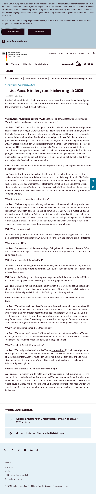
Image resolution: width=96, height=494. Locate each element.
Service (9, 70)
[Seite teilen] (93, 181)
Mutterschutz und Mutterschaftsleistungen (40, 433)
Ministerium (41, 64)
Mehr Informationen (16, 41)
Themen (15, 64)
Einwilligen (13, 31)
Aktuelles (27, 64)
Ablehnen (39, 31)
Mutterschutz (58, 350)
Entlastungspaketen (14, 143)
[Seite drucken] (93, 187)
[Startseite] (6, 79)
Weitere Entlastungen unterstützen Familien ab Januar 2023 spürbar (47, 420)
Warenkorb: (71, 64)
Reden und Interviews (36, 78)
